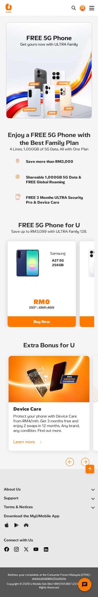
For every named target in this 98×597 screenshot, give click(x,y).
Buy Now (42, 321)
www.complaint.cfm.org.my (49, 578)
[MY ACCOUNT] (82, 8)
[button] (70, 462)
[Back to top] (90, 469)
